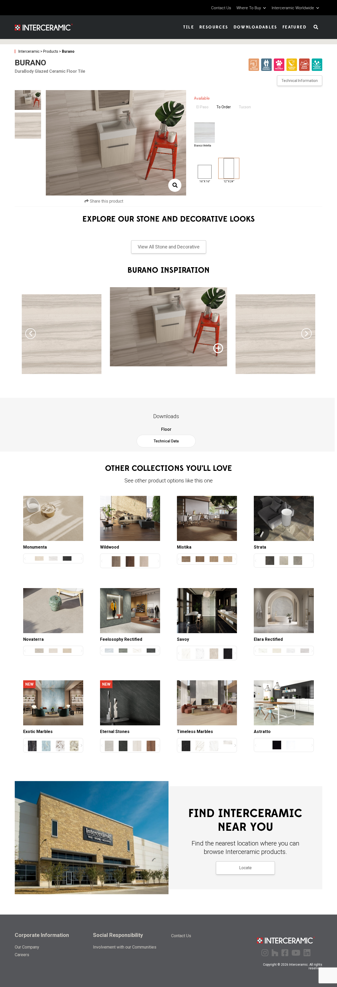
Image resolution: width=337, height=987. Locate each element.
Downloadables (255, 27)
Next (184, 144)
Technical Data (166, 441)
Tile (188, 27)
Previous (48, 144)
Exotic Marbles (38, 731)
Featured (294, 27)
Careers (22, 954)
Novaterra (33, 639)
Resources (213, 27)
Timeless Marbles (195, 731)
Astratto (262, 731)
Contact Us (221, 8)
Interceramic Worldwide (293, 8)
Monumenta (35, 547)
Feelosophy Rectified (121, 639)
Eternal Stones (115, 731)
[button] (306, 333)
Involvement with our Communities (124, 947)
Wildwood (109, 547)
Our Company (27, 947)
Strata (260, 547)
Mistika (184, 547)
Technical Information (299, 81)
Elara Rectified (268, 639)
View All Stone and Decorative (169, 247)
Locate (245, 867)
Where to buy (248, 8)
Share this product (106, 201)
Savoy (183, 639)
